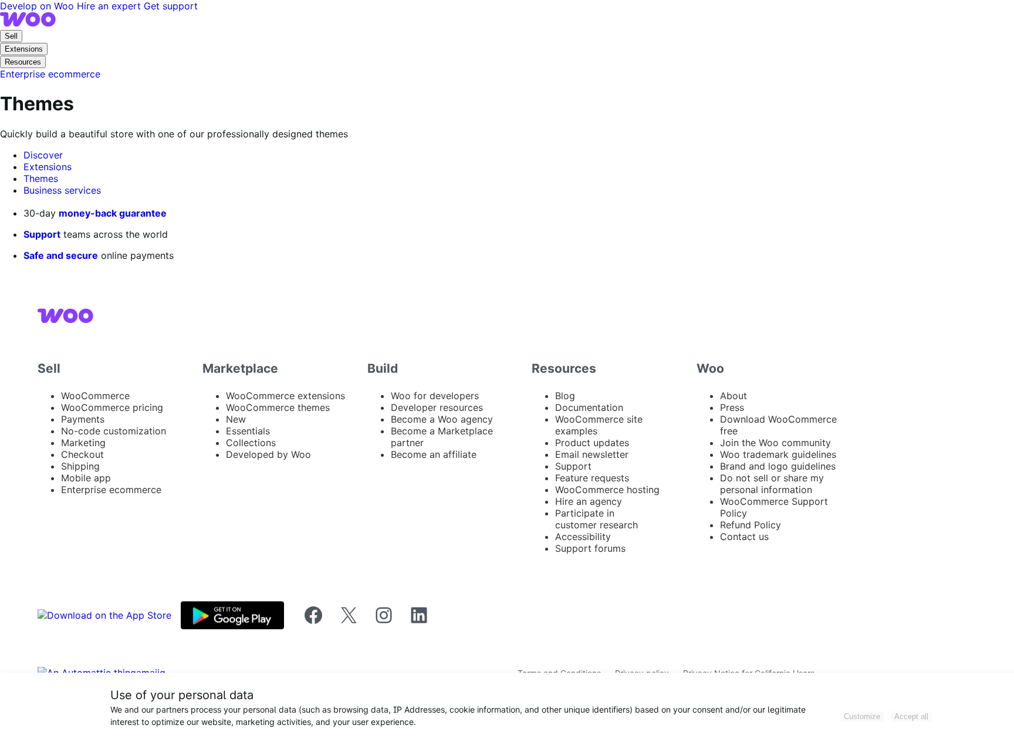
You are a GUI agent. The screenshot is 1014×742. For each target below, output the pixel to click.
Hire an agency (588, 501)
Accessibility (583, 536)
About (733, 396)
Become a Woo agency (442, 419)
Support (41, 234)
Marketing (83, 442)
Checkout (82, 454)
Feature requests (592, 478)
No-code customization (113, 431)
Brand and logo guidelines (778, 466)
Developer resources (437, 407)
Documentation (589, 407)
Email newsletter (591, 454)
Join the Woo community (775, 442)
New (236, 419)
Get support (171, 6)
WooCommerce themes (278, 407)
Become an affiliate (433, 454)
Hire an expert (110, 6)
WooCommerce (95, 396)
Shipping (80, 466)
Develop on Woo (38, 6)
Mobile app (86, 478)
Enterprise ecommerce (111, 489)
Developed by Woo (268, 454)
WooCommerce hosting (607, 489)
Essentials (248, 431)
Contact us (744, 536)
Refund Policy (750, 525)
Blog (565, 396)
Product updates (592, 442)
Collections (251, 442)
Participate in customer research (596, 519)
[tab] (43, 155)
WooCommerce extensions (285, 396)
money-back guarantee (113, 213)
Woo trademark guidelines (778, 454)
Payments (82, 419)
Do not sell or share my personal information (772, 483)
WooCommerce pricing (112, 407)
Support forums (590, 548)
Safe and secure (60, 255)
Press (732, 407)
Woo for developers (435, 396)
